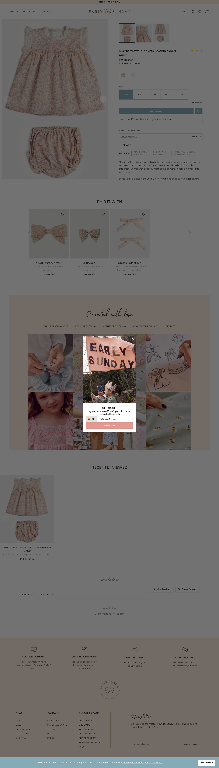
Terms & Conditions (133, 762)
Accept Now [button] (207, 762)
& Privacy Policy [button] (153, 762)
